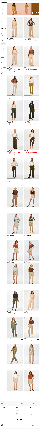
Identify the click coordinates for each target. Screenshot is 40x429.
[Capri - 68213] (31, 300)
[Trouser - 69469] (15, 354)
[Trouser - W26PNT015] (31, 168)
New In (30, 410)
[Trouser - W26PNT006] (15, 139)
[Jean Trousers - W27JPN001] (31, 85)
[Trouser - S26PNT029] (31, 56)
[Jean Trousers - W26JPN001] (15, 168)
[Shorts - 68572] (31, 380)
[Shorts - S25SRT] (31, 197)
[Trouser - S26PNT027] (15, 27)
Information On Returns (19, 409)
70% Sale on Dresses (31, 409)
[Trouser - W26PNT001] (31, 139)
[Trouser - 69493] (31, 354)
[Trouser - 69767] (15, 327)
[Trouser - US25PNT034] (31, 223)
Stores (3, 409)
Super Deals (30, 411)
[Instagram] (19, 422)
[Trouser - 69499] (31, 327)
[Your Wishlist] (8, 46)
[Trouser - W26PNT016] (31, 110)
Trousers (30, 413)
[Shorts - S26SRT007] (15, 380)
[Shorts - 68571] (15, 223)
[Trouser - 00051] (15, 197)
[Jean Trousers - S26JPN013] (15, 85)
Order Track (17, 408)
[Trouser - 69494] (31, 273)
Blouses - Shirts (31, 414)
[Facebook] (21, 422)
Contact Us (3, 412)
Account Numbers (4, 411)
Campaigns (17, 412)
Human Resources (4, 410)
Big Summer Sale (31, 408)
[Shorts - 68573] (15, 250)
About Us (3, 408)
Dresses (30, 412)
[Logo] (4, 2)
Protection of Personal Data (19, 410)
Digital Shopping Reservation (19, 413)
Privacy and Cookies (18, 411)
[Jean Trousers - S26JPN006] (31, 27)
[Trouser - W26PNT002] (15, 110)
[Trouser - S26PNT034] (15, 56)
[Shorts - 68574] (31, 250)
